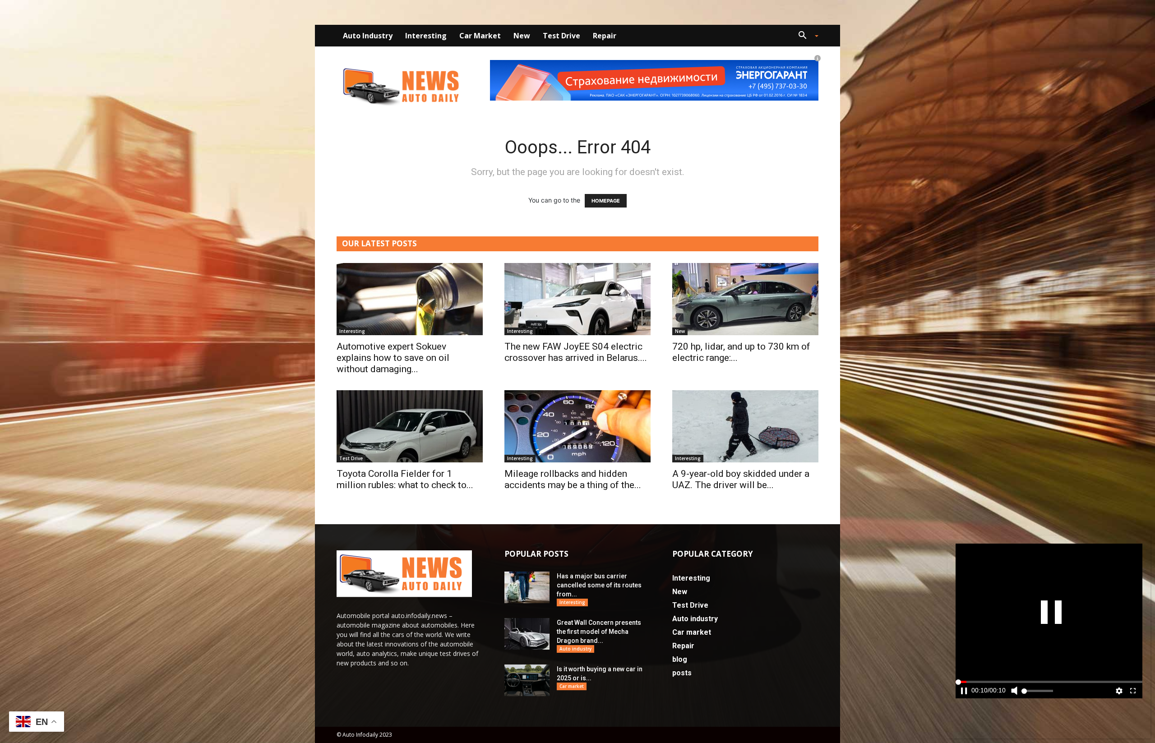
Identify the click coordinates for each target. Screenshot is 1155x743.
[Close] (1144, 547)
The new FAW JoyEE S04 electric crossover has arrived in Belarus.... (575, 352)
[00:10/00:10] (1049, 621)
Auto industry (368, 36)
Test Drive (561, 36)
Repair (604, 36)
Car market (480, 36)
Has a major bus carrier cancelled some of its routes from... (599, 585)
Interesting (426, 36)
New (521, 36)
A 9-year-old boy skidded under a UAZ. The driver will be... (740, 479)
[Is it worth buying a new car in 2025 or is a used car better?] (527, 680)
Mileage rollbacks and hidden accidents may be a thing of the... (572, 479)
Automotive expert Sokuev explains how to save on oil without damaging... (393, 357)
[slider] (1049, 698)
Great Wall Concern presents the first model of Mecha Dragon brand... (599, 631)
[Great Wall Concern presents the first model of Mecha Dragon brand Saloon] (527, 634)
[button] (804, 36)
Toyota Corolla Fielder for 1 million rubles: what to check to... (405, 479)
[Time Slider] (1049, 698)
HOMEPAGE (605, 201)
